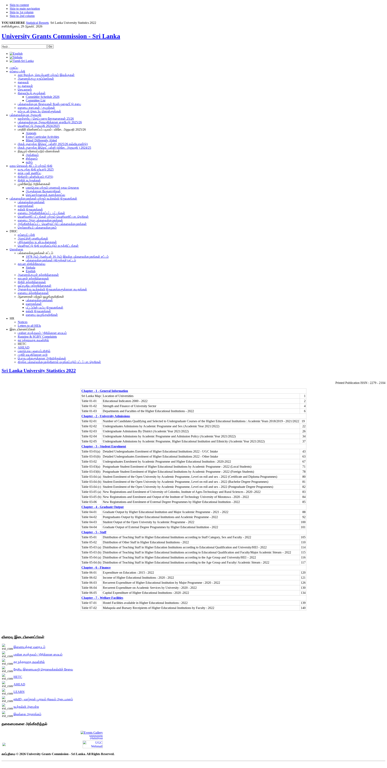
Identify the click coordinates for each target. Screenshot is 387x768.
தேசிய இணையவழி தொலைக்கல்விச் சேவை (43, 669)
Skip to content (19, 5)
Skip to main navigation (25, 8)
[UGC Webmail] (93, 744)
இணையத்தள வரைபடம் (29, 647)
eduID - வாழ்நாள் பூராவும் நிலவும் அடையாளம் (43, 699)
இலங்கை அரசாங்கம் (27, 714)
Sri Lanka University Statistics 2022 (39, 370)
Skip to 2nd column (22, 16)
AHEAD (19, 684)
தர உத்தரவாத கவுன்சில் (29, 662)
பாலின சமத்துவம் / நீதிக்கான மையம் (38, 654)
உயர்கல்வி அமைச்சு (26, 706)
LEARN (19, 692)
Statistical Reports (37, 22)
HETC (18, 677)
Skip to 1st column (21, 12)
